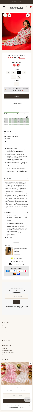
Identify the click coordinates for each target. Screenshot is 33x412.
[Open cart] (30, 7)
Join (16, 302)
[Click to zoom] (28, 15)
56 (19, 77)
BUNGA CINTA (5, 332)
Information (7, 145)
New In (3, 330)
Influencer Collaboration (8, 352)
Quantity (16, 80)
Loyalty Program (6, 340)
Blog (3, 354)
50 (14, 77)
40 (18, 72)
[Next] (31, 2)
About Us (4, 348)
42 (25, 73)
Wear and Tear (7, 178)
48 (14, 73)
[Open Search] (27, 7)
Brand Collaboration (7, 350)
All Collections (5, 327)
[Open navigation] (3, 7)
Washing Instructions (9, 212)
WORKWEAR (5, 336)
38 (8, 73)
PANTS (3, 338)
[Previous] (2, 2)
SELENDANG (5, 334)
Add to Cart (16, 96)
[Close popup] (30, 363)
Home (3, 325)
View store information (17, 105)
